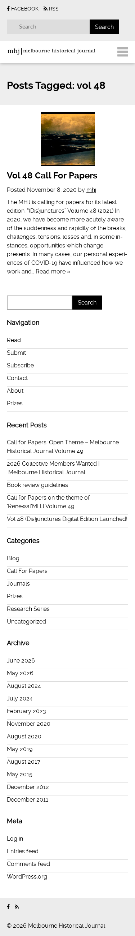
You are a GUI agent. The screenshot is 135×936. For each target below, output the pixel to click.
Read (14, 340)
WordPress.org (27, 876)
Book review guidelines (37, 485)
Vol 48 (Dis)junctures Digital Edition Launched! (67, 519)
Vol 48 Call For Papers (52, 176)
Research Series (28, 608)
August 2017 (23, 761)
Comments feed (28, 863)
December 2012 (28, 787)
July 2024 (20, 698)
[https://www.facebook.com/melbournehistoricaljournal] (8, 907)
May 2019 (19, 749)
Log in (15, 838)
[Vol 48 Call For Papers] (68, 139)
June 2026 (21, 660)
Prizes (15, 403)
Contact (17, 378)
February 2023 (26, 711)
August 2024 (24, 685)
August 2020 (24, 736)
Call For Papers (27, 571)
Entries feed (23, 851)
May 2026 (20, 673)
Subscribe (20, 365)
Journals (18, 583)
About (15, 390)
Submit (16, 352)
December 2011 (27, 799)
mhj (91, 189)
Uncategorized (26, 621)
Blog (13, 558)
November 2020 (28, 723)
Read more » (53, 271)
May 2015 (19, 774)
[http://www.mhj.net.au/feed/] (17, 907)
